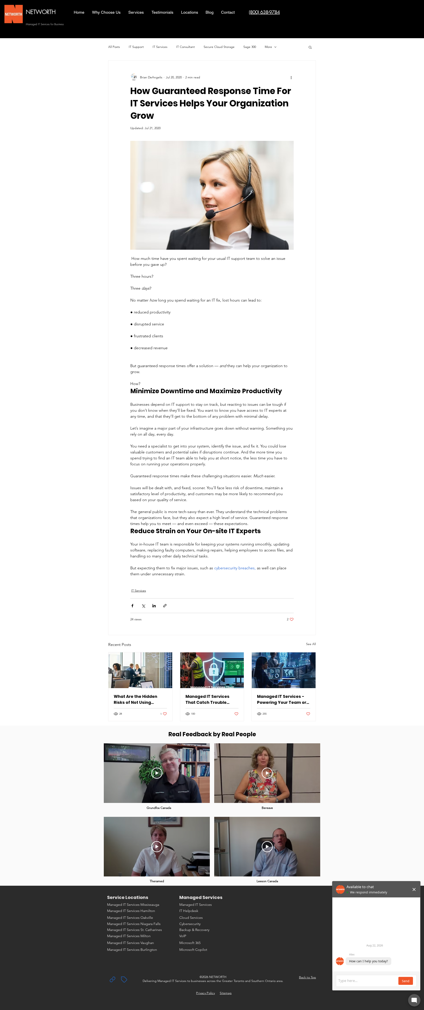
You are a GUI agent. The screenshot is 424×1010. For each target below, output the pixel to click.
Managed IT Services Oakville (130, 918)
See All (311, 644)
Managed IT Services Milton (129, 936)
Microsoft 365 (190, 943)
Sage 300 (249, 47)
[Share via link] (165, 606)
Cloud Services (191, 918)
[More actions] (291, 77)
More (268, 47)
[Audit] (112, 979)
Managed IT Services (195, 904)
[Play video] (156, 773)
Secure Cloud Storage (219, 47)
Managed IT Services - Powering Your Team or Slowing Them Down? (281, 699)
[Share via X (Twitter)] (143, 606)
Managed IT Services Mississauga (133, 904)
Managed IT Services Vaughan (130, 943)
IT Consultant (185, 47)
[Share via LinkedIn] (154, 606)
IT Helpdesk (188, 911)
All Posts (114, 47)
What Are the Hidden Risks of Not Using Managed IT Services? (137, 699)
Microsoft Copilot (193, 950)
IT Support (136, 47)
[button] (136, 12)
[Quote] (124, 979)
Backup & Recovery (194, 930)
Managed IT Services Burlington (132, 950)
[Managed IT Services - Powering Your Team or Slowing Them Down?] (284, 670)
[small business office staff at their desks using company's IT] (140, 670)
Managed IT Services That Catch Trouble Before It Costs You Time (211, 699)
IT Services (160, 47)
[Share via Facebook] (132, 606)
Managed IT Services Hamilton (131, 911)
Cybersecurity (190, 924)
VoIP (182, 936)
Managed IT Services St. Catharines (134, 930)
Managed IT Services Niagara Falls (134, 924)
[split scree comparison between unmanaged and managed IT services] (212, 670)
